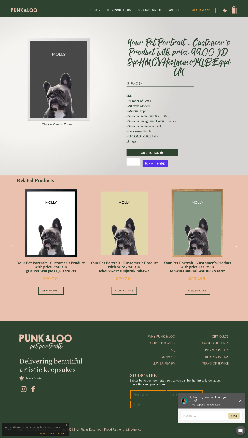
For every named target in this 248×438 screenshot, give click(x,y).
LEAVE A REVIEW (163, 363)
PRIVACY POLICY (47, 433)
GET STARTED (201, 10)
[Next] (236, 246)
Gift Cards (220, 336)
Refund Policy (217, 357)
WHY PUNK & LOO (119, 10)
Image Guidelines (215, 343)
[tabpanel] (51, 246)
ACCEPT (61, 433)
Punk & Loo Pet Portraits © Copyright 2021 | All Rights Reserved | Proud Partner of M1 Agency (79, 429)
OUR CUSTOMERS (150, 10)
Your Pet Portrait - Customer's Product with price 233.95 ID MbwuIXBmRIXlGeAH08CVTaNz (197, 267)
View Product (51, 290)
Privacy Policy (217, 350)
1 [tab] (122, 191)
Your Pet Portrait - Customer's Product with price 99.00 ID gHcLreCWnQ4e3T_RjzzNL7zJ (51, 267)
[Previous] (11, 246)
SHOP (94, 10)
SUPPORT (175, 10)
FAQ (172, 350)
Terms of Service (215, 363)
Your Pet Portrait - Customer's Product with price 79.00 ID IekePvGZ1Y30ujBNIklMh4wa (124, 267)
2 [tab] (126, 191)
